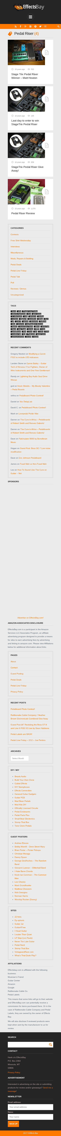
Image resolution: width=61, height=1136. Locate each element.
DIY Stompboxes (22, 787)
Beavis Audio (20, 776)
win (36, 332)
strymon (21, 324)
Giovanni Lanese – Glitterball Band (30, 868)
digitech (23, 319)
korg (47, 332)
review (30, 329)
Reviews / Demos (18, 289)
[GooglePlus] (25, 26)
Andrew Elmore (21, 843)
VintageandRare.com (24, 952)
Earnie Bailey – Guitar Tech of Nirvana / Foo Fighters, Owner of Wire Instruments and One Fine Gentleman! (30, 367)
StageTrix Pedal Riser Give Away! (27, 168)
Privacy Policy (17, 692)
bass (14, 329)
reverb (28, 337)
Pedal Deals (16, 264)
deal (13, 324)
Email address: (14, 1102)
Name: (10, 1112)
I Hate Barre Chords (24, 871)
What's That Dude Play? (25, 955)
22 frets (18, 917)
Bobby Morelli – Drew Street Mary (30, 846)
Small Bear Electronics (25, 819)
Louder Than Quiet (23, 934)
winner (26, 321)
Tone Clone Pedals (23, 826)
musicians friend (26, 326)
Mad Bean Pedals (22, 801)
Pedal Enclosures (22, 812)
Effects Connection (23, 790)
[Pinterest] (35, 26)
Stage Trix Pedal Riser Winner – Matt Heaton (24, 76)
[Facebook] (20, 26)
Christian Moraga (22, 854)
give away (37, 314)
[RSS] (15, 26)
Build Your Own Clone (24, 780)
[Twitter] (40, 26)
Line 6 (18, 321)
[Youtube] (45, 26)
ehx (19, 311)
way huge (22, 329)
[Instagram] (30, 26)
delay (40, 319)
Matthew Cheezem (23, 889)
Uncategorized (17, 295)
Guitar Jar (19, 924)
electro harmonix (19, 314)
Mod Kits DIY (20, 804)
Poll (12, 282)
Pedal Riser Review (23, 213)
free (24, 332)
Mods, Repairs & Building (22, 258)
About (13, 661)
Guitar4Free (20, 927)
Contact (14, 667)
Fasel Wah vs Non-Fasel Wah (33, 464)
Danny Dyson (21, 857)
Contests (15, 234)
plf (13, 321)
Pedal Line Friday (18, 271)
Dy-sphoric (19, 920)
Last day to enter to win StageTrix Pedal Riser (25, 122)
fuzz (47, 319)
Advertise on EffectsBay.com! (30, 618)
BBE (37, 329)
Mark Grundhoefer (23, 885)
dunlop (41, 316)
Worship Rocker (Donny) (26, 899)
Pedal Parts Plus (22, 815)
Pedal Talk (15, 277)
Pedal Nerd (20, 945)
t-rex (43, 329)
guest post (41, 334)
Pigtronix (31, 334)
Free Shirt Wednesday (21, 240)
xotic (41, 332)
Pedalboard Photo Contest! (31, 395)
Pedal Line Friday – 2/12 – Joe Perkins (28, 740)
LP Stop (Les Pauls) (23, 938)
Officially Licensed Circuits (26, 808)
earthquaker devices (34, 324)
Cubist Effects (21, 783)
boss (14, 311)
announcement (18, 337)
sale (26, 316)
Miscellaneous (17, 252)
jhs (24, 334)
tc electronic (17, 316)
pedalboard (16, 332)
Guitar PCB (20, 797)
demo (37, 326)
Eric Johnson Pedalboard (30, 458)
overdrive (32, 319)
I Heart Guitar (21, 931)
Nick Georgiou (21, 892)
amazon (33, 316)
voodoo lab (16, 334)
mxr (29, 314)
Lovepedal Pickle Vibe (28, 413)
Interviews (15, 246)
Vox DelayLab (26, 401)
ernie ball (45, 326)
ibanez (14, 326)
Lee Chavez (20, 882)
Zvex (30, 332)
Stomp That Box (22, 822)
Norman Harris (21, 896)
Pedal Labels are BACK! (21, 734)
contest (15, 319)
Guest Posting (17, 674)
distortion (34, 321)
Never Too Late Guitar (24, 941)
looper (35, 337)
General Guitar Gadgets (25, 794)
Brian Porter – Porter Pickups (28, 850)
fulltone (43, 321)
